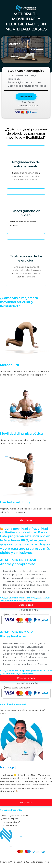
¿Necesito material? (10, 822)
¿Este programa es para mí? (14, 815)
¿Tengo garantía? (9, 825)
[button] (26, 49)
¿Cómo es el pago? (10, 819)
